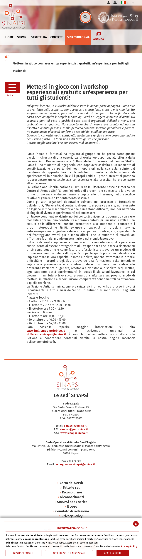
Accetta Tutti (112, 553)
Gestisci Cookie (23, 553)
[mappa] (108, 3)
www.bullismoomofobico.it (46, 330)
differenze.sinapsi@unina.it (46, 334)
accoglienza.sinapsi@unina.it (75, 464)
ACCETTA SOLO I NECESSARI (69, 553)
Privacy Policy (129, 546)
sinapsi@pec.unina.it (74, 429)
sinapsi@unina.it (75, 425)
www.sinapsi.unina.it (74, 433)
